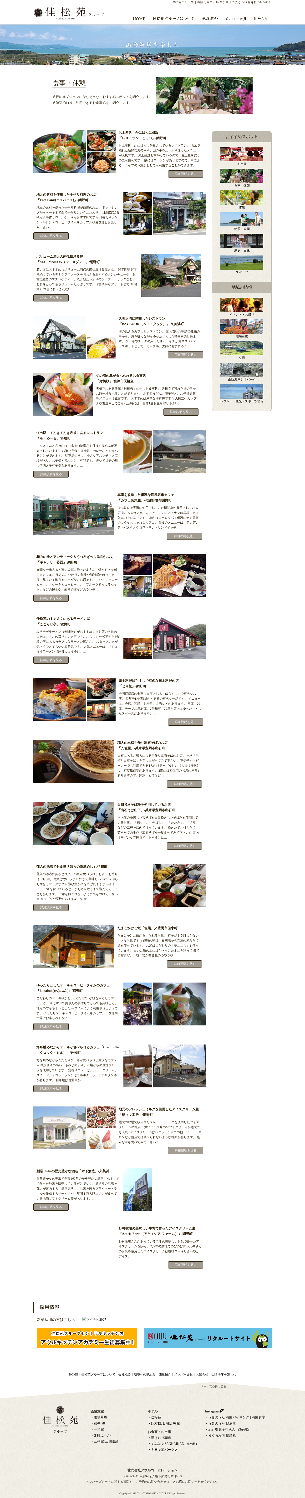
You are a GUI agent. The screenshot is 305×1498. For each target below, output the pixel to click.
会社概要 (124, 1374)
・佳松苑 (154, 1417)
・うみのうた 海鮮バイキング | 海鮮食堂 (235, 1417)
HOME (73, 1374)
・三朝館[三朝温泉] (105, 1441)
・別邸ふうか (101, 1435)
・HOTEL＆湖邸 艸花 (164, 1423)
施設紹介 (165, 1374)
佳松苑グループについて (98, 1374)
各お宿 (177, 1481)
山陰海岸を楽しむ (223, 1374)
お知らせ (202, 1374)
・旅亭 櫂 (98, 1423)
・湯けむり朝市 (159, 1438)
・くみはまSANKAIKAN (173, 1444)
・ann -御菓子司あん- (228, 1429)
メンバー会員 (183, 1374)
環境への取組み (145, 1374)
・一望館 (97, 1429)
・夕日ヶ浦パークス (163, 1450)
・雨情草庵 (99, 1417)
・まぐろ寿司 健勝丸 (220, 1435)
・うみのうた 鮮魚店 (220, 1423)
